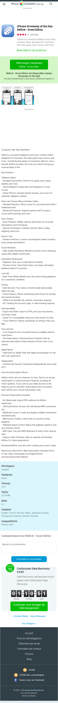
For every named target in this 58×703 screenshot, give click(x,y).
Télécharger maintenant (29, 65)
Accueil (29, 633)
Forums (29, 653)
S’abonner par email (29, 643)
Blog (29, 659)
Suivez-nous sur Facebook (31, 680)
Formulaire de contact (29, 648)
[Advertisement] (29, 16)
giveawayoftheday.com (34, 690)
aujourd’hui (31, 50)
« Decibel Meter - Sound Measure (29, 616)
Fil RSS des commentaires (32, 675)
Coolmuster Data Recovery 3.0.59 (33, 570)
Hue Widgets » (29, 623)
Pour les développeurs (29, 638)
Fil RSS (32, 670)
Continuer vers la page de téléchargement (29, 606)
